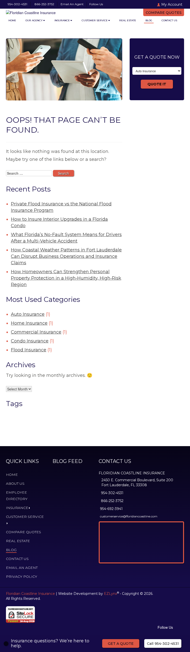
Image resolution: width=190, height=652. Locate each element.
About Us (15, 483)
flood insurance (80, 413)
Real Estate (127, 20)
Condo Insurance (29, 341)
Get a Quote (121, 643)
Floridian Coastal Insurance (50, 420)
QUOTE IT (156, 84)
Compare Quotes (164, 12)
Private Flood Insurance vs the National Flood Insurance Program (61, 207)
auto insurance (14, 413)
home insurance (52, 433)
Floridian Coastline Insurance (30, 593)
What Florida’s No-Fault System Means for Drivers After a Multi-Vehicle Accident (66, 238)
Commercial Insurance (36, 332)
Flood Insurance (28, 350)
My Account (171, 4)
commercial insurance (37, 413)
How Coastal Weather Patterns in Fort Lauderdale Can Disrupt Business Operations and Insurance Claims (66, 256)
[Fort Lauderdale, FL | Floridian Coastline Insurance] (43, 11)
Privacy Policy (21, 576)
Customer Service (95, 20)
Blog (148, 20)
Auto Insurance (28, 314)
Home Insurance (29, 323)
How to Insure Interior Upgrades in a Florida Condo (59, 222)
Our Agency (34, 20)
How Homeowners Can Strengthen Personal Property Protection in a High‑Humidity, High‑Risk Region (66, 278)
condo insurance (60, 413)
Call (163, 643)
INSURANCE (62, 20)
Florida (94, 413)
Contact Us (169, 20)
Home (12, 20)
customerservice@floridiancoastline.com (128, 516)
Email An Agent (72, 4)
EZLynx (110, 593)
